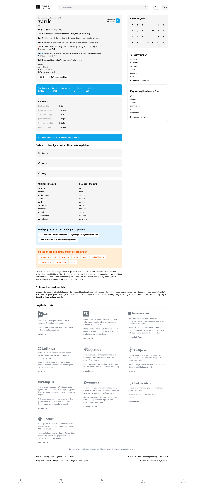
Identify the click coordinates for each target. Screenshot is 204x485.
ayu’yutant (134, 66)
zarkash (82, 198)
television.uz (101, 449)
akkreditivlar (135, 63)
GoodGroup (153, 461)
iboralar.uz (116, 449)
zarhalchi (42, 209)
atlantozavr (134, 112)
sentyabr (65, 257)
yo (131, 95)
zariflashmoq (43, 195)
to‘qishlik (133, 59)
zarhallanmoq (43, 215)
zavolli (132, 69)
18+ (166, 461)
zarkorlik (82, 215)
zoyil (132, 76)
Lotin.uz (69, 38)
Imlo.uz (39, 279)
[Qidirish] (145, 7)
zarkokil (82, 205)
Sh (158, 43)
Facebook (64, 461)
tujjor (76, 257)
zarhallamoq (43, 219)
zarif (40, 202)
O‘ (148, 43)
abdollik (133, 102)
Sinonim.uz (67, 34)
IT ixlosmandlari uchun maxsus (53, 234)
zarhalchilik (42, 205)
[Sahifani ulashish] (118, 20)
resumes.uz (125, 449)
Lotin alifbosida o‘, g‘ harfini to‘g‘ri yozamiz (58, 240)
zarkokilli (82, 209)
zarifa (40, 198)
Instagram (83, 461)
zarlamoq (83, 219)
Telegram (73, 461)
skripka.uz (85, 449)
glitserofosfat (45, 262)
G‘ (153, 43)
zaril (80, 188)
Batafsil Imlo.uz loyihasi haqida (49, 297)
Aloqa (55, 461)
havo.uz (132, 449)
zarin (81, 192)
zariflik (41, 192)
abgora (133, 99)
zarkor (81, 212)
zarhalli (41, 212)
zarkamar (83, 195)
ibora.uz (72, 449)
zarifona (41, 188)
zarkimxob (83, 202)
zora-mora (44, 257)
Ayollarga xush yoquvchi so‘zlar (84, 234)
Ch (163, 43)
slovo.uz (93, 449)
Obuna (143, 461)
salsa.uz (78, 449)
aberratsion (135, 106)
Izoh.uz (72, 42)
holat (85, 257)
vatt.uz (109, 449)
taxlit (73, 262)
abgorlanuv (134, 73)
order (55, 257)
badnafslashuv (97, 257)
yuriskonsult (61, 262)
